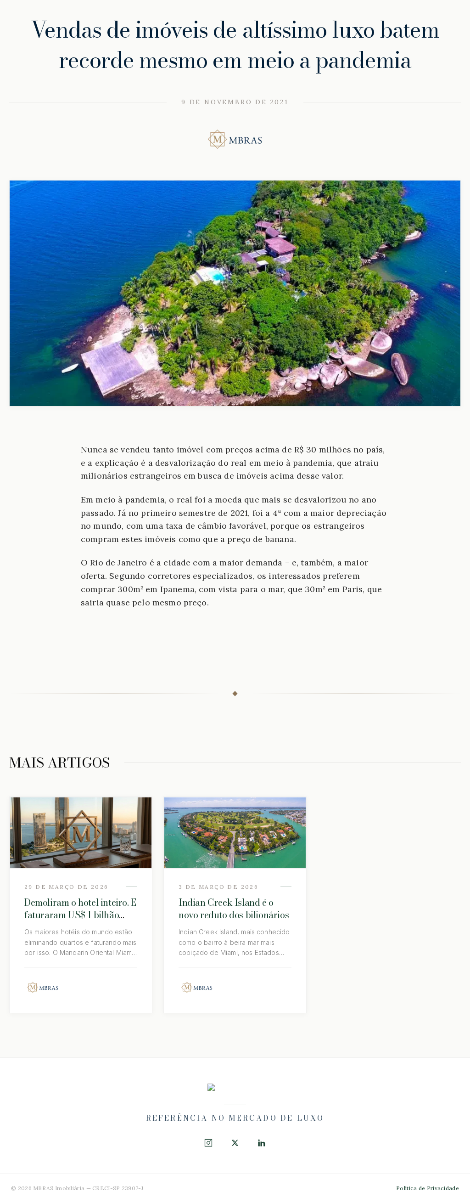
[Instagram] (208, 1142)
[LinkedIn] (261, 1142)
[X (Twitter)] (235, 1143)
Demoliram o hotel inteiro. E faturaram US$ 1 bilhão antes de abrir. (80, 915)
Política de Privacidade (427, 1188)
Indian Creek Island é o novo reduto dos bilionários (234, 908)
